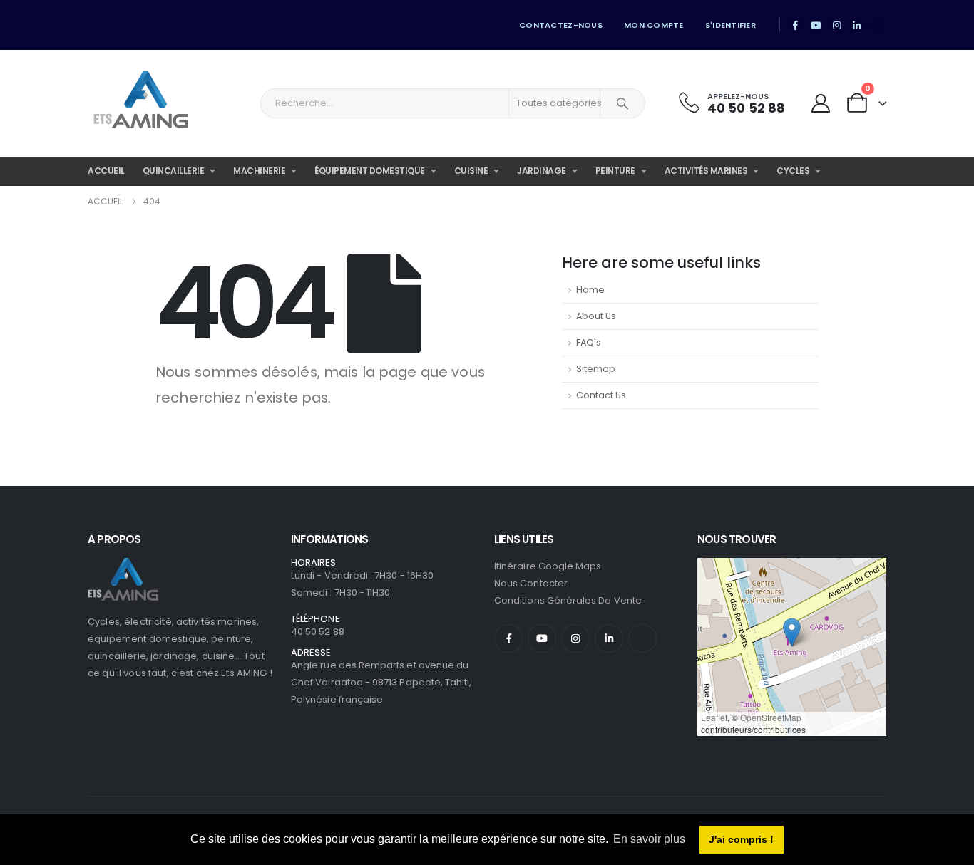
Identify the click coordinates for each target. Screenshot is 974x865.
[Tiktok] (877, 25)
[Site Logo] (141, 103)
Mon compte (654, 25)
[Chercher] (622, 103)
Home (590, 290)
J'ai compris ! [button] (741, 839)
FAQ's (588, 342)
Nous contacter (531, 583)
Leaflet (714, 717)
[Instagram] (836, 25)
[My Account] (820, 104)
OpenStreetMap (770, 717)
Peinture (615, 171)
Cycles (792, 171)
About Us (596, 316)
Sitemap (595, 369)
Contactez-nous (561, 25)
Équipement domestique (369, 171)
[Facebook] (795, 25)
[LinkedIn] (857, 25)
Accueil (106, 171)
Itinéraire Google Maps (547, 566)
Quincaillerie (174, 171)
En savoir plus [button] (649, 839)
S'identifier (730, 25)
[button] (792, 632)
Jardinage (541, 171)
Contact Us (601, 395)
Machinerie (259, 171)
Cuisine (471, 171)
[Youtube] (816, 25)
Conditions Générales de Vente (568, 600)
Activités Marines (706, 171)
